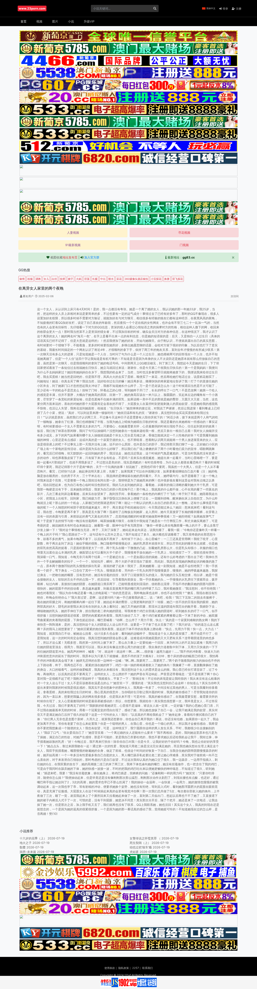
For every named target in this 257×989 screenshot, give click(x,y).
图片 (55, 21)
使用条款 (109, 967)
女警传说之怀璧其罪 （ (145, 838)
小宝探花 (156, 278)
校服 (30, 278)
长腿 (94, 278)
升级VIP (89, 21)
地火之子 (26, 843)
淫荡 (86, 278)
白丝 (54, 278)
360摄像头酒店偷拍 (136, 278)
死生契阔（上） (140, 843)
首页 (24, 21)
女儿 (46, 278)
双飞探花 (177, 278)
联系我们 (147, 967)
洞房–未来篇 (28, 852)
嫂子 (70, 278)
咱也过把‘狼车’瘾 (141, 847)
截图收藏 (64, 257)
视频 (39, 21)
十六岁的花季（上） (33, 838)
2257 (135, 967)
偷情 (22, 278)
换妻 (167, 278)
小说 (71, 21)
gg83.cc (188, 257)
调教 (38, 278)
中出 (103, 278)
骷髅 (23, 847)
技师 (62, 278)
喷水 (111, 278)
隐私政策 (123, 967)
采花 (119, 278)
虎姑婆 (134, 852)
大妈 (78, 278)
